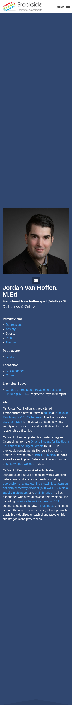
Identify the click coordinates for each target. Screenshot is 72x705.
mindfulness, (46, 505)
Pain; (9, 338)
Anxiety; (11, 329)
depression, (10, 483)
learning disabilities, (43, 483)
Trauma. (11, 342)
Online (10, 375)
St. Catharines (15, 370)
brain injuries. (44, 492)
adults (48, 412)
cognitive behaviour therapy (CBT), (38, 501)
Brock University (45, 454)
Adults (10, 356)
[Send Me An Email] (36, 281)
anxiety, (24, 483)
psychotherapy (12, 421)
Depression (13, 324)
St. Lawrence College (20, 463)
